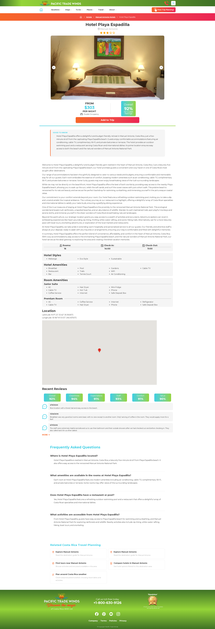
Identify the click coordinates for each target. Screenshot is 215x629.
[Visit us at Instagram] (118, 614)
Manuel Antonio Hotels (105, 17)
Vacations (55, 10)
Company (93, 621)
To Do (78, 10)
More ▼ (46, 435)
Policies (113, 621)
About (112, 10)
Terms (103, 621)
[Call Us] (166, 3)
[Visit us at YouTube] (111, 614)
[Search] (173, 3)
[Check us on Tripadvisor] (153, 601)
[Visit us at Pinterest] (104, 614)
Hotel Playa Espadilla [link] (127, 17)
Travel (100, 10)
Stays (67, 10)
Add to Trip (107, 120)
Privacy (123, 621)
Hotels (89, 17)
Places (89, 10)
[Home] (60, 3)
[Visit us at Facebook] (97, 614)
